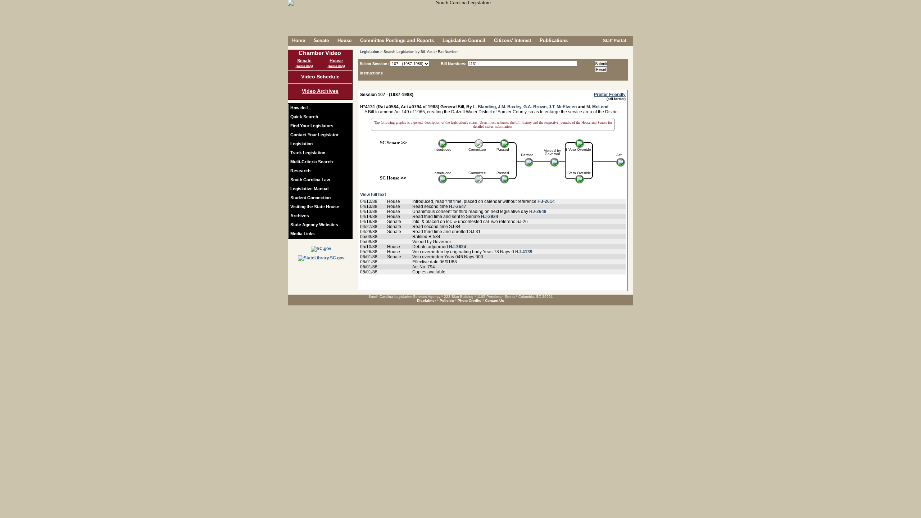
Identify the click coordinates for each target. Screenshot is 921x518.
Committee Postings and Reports (397, 40)
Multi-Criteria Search (311, 161)
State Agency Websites (314, 224)
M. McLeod (597, 106)
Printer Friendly (610, 94)
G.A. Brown (534, 106)
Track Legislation (307, 152)
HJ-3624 (457, 246)
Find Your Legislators (312, 125)
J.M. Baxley (509, 106)
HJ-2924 (489, 216)
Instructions (371, 73)
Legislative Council (464, 40)
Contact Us (494, 301)
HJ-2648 (537, 211)
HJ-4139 (523, 251)
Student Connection (310, 197)
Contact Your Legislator (314, 134)
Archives (299, 215)
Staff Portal (614, 40)
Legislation (301, 143)
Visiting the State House (314, 206)
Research (300, 170)
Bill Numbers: (454, 64)
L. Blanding (484, 106)
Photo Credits (469, 301)
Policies (447, 301)
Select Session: (374, 64)
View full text (373, 194)
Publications (554, 40)
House (344, 40)
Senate (321, 40)
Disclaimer (426, 301)
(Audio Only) (304, 66)
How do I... (300, 107)
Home (298, 40)
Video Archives (320, 91)
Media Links (302, 233)
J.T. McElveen (563, 106)
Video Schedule (320, 76)
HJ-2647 (457, 206)
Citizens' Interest (512, 40)
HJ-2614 (546, 201)
